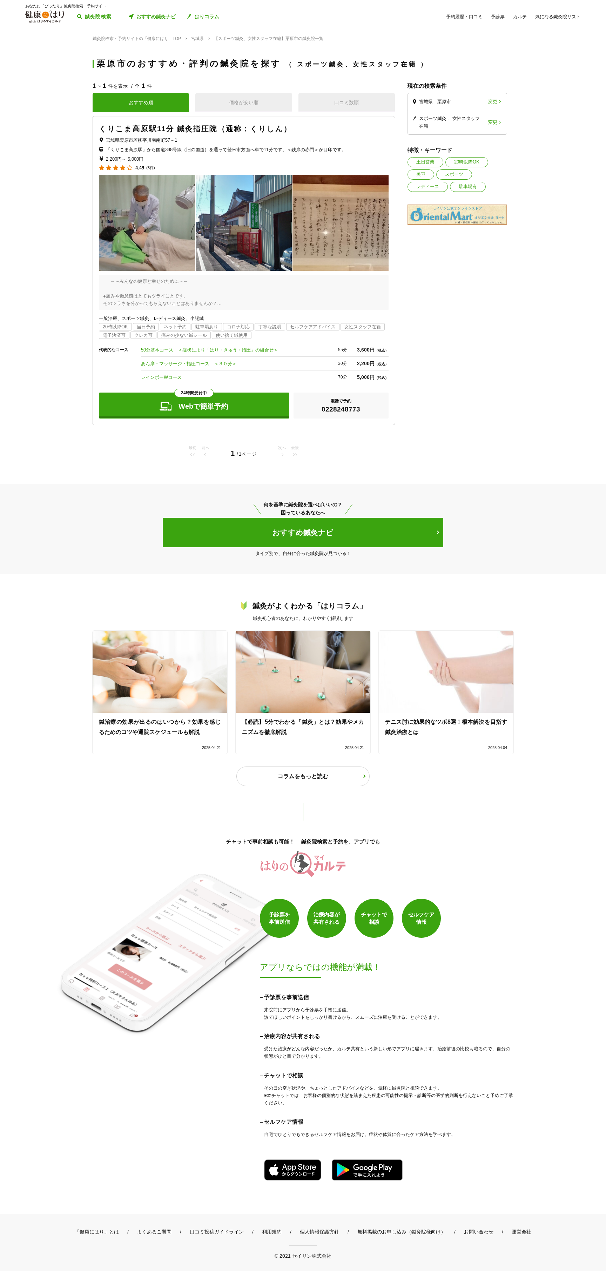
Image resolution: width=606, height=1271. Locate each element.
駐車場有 (468, 186)
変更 (492, 101)
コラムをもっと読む (303, 776)
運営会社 (521, 1232)
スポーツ (454, 174)
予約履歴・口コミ (464, 16)
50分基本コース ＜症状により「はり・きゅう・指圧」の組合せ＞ (209, 350)
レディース (427, 186)
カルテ (520, 16)
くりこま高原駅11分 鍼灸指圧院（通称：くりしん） (195, 129)
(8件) (150, 168)
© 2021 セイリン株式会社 (303, 1255)
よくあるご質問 (154, 1232)
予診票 (498, 16)
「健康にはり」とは (97, 1232)
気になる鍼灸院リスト (558, 16)
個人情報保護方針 (319, 1232)
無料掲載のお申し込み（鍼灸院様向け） (401, 1232)
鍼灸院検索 (98, 16)
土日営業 (425, 162)
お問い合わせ (478, 1232)
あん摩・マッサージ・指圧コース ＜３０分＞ (189, 363)
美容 (420, 174)
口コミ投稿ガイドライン (217, 1232)
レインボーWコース (161, 377)
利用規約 (272, 1232)
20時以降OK (466, 162)
